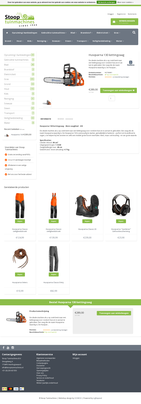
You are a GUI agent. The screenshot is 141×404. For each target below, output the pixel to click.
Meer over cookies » (125, 2)
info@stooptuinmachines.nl (12, 367)
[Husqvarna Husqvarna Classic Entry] (53, 259)
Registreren (121, 14)
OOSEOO (78, 398)
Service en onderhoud (45, 378)
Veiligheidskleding (102, 41)
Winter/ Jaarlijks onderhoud (47, 383)
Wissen (22, 129)
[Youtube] (8, 347)
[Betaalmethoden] (13, 389)
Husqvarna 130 (17, 134)
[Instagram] (13, 347)
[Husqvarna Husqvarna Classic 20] (87, 205)
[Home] (6, 33)
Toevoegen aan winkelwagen (118, 90)
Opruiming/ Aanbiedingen (24, 32)
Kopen (19, 221)
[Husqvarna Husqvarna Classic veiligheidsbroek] (20, 205)
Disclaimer (40, 365)
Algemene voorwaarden (45, 358)
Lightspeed (97, 398)
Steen (68, 41)
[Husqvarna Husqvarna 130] (6, 135)
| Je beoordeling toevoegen (120, 77)
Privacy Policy (41, 375)
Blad (73, 32)
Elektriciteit (103, 32)
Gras (116, 32)
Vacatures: (40, 380)
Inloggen (111, 14)
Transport (82, 41)
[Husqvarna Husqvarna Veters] (20, 259)
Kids (29, 41)
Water (119, 41)
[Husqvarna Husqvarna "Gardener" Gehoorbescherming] (121, 205)
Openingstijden (42, 370)
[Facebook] (4, 347)
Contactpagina (42, 363)
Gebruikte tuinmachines (53, 32)
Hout (19, 41)
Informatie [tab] (45, 119)
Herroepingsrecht (43, 368)
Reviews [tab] (61, 119)
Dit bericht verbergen (106, 2)
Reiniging (42, 41)
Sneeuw (56, 41)
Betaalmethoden (43, 360)
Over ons (40, 373)
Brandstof (86, 32)
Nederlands (132, 14)
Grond (8, 41)
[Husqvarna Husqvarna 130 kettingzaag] (47, 102)
